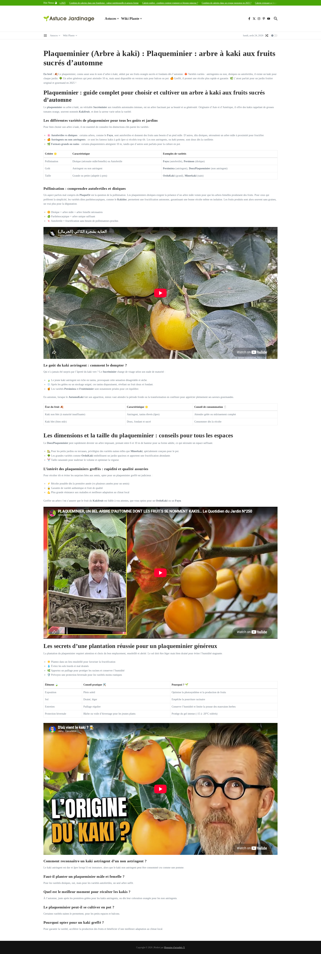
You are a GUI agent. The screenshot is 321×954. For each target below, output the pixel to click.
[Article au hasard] (266, 35)
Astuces (110, 18)
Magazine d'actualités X (174, 947)
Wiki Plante (130, 18)
